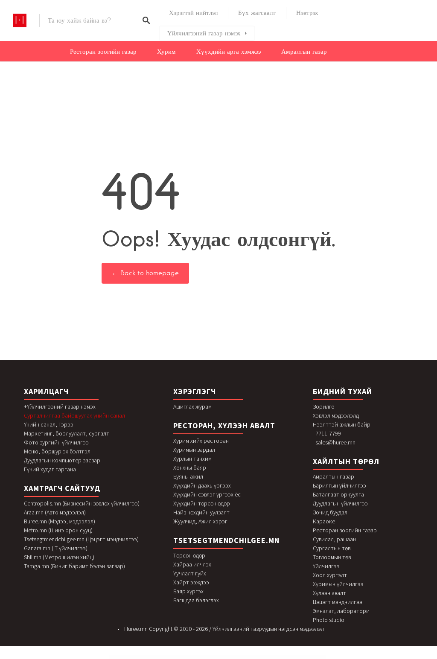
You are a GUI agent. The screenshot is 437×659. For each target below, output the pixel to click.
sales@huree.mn (335, 442)
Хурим (166, 51)
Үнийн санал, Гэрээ (48, 424)
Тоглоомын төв (332, 557)
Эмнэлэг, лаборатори (341, 611)
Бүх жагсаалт (257, 13)
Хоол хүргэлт (330, 575)
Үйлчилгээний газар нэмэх (204, 33)
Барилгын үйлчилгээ (339, 485)
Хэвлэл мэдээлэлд (336, 415)
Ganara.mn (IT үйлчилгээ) (55, 548)
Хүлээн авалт (329, 593)
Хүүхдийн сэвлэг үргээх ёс (207, 494)
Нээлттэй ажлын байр (341, 424)
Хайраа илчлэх (192, 564)
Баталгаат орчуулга (338, 494)
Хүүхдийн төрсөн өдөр (201, 503)
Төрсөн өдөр (189, 555)
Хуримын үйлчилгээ (338, 584)
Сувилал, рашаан (334, 539)
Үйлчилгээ (326, 566)
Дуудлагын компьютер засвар (62, 460)
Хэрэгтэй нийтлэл (193, 13)
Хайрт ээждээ (191, 582)
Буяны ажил (188, 476)
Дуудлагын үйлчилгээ (340, 503)
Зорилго (324, 406)
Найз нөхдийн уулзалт (201, 512)
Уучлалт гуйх (189, 573)
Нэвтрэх (307, 13)
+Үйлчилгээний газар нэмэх (60, 406)
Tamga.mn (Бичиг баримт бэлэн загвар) (74, 566)
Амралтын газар (304, 51)
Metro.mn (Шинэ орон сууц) (58, 530)
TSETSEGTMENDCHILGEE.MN (226, 540)
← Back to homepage (145, 273)
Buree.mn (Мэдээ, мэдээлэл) (59, 521)
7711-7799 (328, 433)
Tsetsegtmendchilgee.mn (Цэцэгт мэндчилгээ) (81, 539)
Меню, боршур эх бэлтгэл (57, 451)
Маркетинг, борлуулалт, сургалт (66, 433)
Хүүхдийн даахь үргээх (202, 485)
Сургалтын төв (331, 548)
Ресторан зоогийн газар (103, 51)
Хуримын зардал (194, 449)
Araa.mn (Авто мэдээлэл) (55, 512)
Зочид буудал (330, 512)
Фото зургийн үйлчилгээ (56, 442)
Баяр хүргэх (188, 591)
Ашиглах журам (192, 406)
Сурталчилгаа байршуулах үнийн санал (74, 415)
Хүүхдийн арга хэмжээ (228, 51)
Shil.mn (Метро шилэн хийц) (59, 557)
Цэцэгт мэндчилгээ (337, 602)
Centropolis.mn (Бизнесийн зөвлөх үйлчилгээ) (82, 503)
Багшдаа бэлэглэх (196, 600)
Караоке (324, 521)
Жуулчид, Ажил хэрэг (200, 521)
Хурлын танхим (192, 458)
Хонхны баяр (189, 467)
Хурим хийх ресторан (201, 440)
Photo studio (328, 620)
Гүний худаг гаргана (50, 469)
